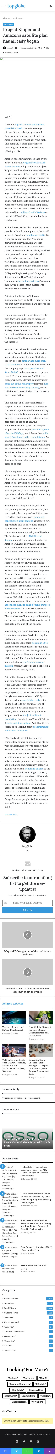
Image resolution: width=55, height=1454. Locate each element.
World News (10, 1308)
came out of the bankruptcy (19, 383)
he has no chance (34, 768)
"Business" (9, 1317)
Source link (11, 814)
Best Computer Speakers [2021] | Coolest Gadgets (36, 1248)
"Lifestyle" (9, 1327)
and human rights (36, 235)
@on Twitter (9, 1411)
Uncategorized (11, 1322)
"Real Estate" (10, 1350)
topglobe (11, 48)
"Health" (8, 1345)
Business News (11, 1298)
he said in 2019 (40, 642)
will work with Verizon (33, 212)
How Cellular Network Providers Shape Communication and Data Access (40, 1031)
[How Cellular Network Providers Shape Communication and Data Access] (41, 1017)
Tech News (18, 18)
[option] (27, 1132)
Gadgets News (11, 1313)
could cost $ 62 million (18, 723)
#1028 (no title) (19, 1434)
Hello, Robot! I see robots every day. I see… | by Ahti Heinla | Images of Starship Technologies (34, 1171)
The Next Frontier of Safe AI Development (12, 1028)
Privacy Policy (43, 1434)
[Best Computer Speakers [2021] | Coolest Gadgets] (10, 1254)
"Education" (9, 1341)
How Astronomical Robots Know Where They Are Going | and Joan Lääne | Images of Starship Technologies (36, 1224)
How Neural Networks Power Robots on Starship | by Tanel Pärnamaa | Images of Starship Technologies (36, 1198)
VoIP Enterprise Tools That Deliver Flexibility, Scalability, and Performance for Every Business (14, 1065)
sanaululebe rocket (31, 700)
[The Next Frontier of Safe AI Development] (14, 1017)
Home (8, 18)
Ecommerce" (10, 1336)
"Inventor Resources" (14, 1331)
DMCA (32, 1434)
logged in (18, 1098)
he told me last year (28, 281)
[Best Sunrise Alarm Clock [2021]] (10, 1272)
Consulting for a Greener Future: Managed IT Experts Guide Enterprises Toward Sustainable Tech (39, 1067)
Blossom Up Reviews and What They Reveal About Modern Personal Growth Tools (27, 1142)
